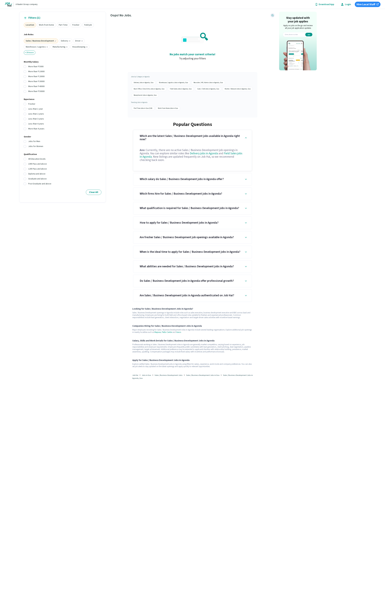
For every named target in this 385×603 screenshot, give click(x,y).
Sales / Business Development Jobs (169, 375)
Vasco (178, 332)
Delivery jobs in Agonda (204, 153)
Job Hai (135, 375)
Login (348, 4)
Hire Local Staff (366, 4)
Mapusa (157, 332)
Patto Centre (167, 332)
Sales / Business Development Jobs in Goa (202, 375)
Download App (326, 4)
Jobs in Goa (146, 375)
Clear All (93, 192)
